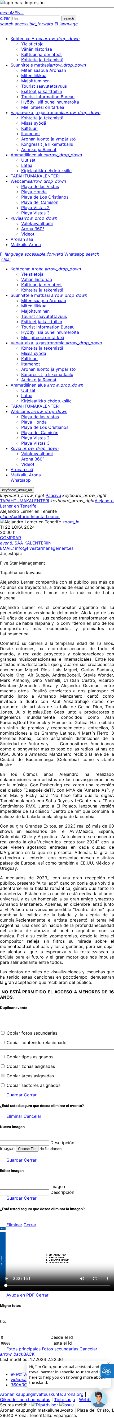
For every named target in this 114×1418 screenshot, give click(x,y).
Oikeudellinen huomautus (25, 1399)
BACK (17, 1354)
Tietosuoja (64, 1399)
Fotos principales (23, 1348)
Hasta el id (61, 1343)
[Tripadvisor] (44, 1404)
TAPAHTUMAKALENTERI (24, 500)
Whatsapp (74, 254)
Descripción (62, 1142)
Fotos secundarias (60, 1348)
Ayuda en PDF (20, 1295)
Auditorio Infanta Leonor (30, 516)
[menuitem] (45, 38)
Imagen (57, 1186)
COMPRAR (10, 537)
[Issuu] (66, 1404)
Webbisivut (90, 1399)
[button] (98, 1399)
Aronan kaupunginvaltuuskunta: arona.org (42, 1394)
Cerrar (30, 1094)
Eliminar (14, 1116)
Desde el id (61, 1337)
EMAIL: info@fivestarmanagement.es (36, 548)
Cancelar (32, 1116)
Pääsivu (53, 495)
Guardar (14, 1094)
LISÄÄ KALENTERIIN (25, 543)
